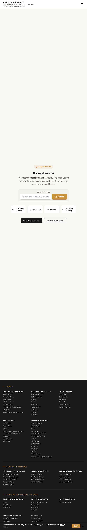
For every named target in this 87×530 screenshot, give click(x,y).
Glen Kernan (35, 431)
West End (6, 428)
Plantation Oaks (8, 397)
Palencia (33, 412)
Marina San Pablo (36, 474)
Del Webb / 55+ (36, 515)
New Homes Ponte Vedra (39, 502)
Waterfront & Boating (12, 515)
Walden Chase (35, 407)
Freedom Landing (65, 502)
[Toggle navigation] (82, 4)
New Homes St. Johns (39, 499)
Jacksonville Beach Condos (70, 471)
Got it (76, 526)
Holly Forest (63, 394)
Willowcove (7, 423)
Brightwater (6, 507)
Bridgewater (35, 505)
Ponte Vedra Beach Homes (13, 391)
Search (61, 197)
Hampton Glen (35, 444)
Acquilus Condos (64, 477)
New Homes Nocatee (67, 499)
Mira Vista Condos (37, 482)
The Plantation (7, 404)
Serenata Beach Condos (11, 474)
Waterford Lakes (64, 407)
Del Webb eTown (36, 521)
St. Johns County (69, 209)
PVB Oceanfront (8, 402)
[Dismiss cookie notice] (83, 526)
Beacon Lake (63, 402)
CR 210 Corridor (65, 391)
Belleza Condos (8, 484)
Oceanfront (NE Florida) (10, 518)
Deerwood (34, 446)
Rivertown (34, 404)
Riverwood (6, 436)
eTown (33, 428)
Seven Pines (35, 426)
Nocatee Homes (9, 420)
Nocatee (53, 210)
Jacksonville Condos (40, 471)
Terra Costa (35, 441)
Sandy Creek (63, 397)
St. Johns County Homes (41, 391)
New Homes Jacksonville (13, 499)
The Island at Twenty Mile (11, 433)
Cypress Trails (7, 438)
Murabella (34, 410)
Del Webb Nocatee (37, 518)
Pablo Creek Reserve (38, 436)
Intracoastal (6, 521)
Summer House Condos (11, 477)
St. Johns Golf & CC (37, 394)
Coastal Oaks (7, 426)
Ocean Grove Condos (10, 479)
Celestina (34, 402)
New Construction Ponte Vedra (13, 412)
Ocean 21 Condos (65, 479)
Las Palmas (6, 410)
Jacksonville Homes (39, 420)
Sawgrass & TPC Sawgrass (12, 407)
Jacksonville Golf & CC (38, 433)
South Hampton (64, 404)
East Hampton (35, 454)
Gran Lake (34, 415)
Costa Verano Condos (66, 482)
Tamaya (33, 438)
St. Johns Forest (36, 397)
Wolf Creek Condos (37, 477)
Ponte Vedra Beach (19, 209)
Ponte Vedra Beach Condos (14, 471)
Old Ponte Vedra (8, 482)
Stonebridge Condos (38, 479)
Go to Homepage (30, 220)
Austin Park (6, 441)
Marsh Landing (7, 394)
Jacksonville (36, 210)
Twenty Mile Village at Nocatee (13, 431)
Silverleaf (34, 510)
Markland (34, 399)
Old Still (33, 451)
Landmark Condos (65, 474)
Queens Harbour (36, 423)
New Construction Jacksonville (41, 456)
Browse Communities (55, 220)
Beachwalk (62, 399)
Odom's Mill (7, 399)
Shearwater (34, 507)
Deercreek (34, 449)
